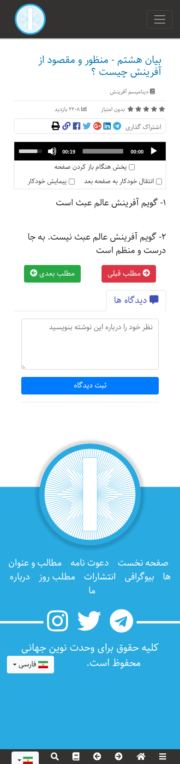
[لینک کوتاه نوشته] (66, 126)
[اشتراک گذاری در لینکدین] (107, 126)
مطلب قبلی (125, 273)
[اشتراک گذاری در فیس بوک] (76, 126)
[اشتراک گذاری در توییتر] (87, 126)
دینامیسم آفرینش (129, 92)
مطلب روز (57, 577)
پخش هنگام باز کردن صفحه (90, 167)
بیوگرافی (139, 577)
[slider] (103, 151)
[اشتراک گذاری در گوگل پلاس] (97, 126)
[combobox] (30, 664)
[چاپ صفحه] (56, 126)
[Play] (153, 151)
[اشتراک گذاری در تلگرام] (117, 126)
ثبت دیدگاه (90, 385)
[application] (90, 151)
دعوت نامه (90, 563)
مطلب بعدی (56, 273)
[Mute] (52, 151)
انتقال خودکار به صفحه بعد (119, 181)
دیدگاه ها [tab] (132, 300)
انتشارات (100, 577)
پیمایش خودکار (47, 181)
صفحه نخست (143, 563)
